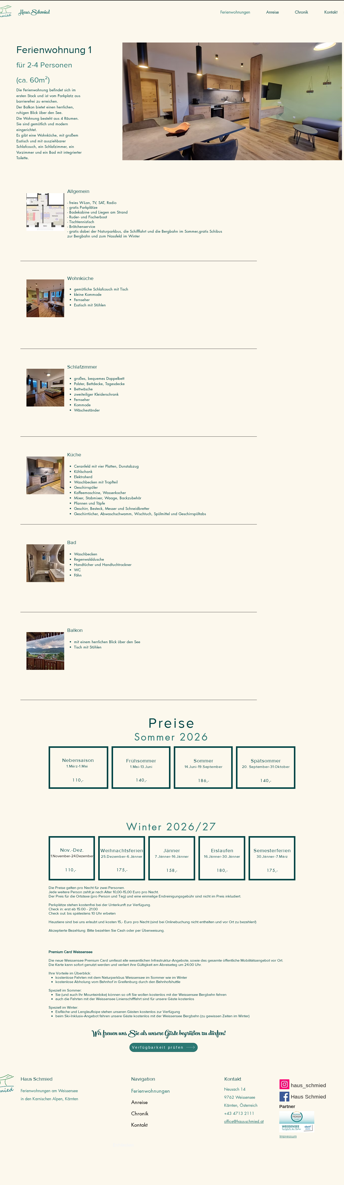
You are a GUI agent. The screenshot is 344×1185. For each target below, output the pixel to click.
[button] (232, 101)
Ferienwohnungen (143, 1091)
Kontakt (139, 1125)
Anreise (139, 1102)
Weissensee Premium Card (86, 960)
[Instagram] (284, 1084)
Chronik (139, 1113)
